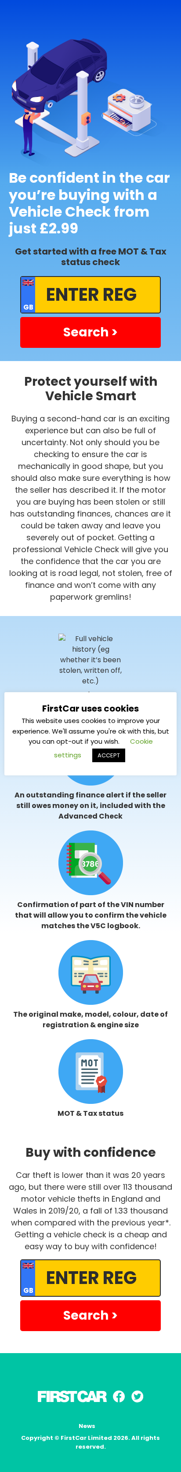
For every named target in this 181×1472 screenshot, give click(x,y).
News (87, 1426)
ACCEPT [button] (109, 755)
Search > (90, 332)
